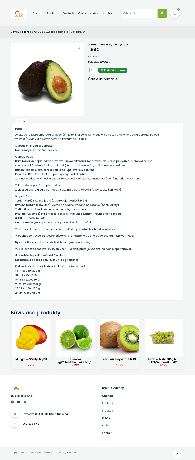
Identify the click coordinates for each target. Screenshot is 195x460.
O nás (82, 13)
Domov (15, 31)
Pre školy (68, 13)
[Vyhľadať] (162, 13)
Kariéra (94, 13)
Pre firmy (53, 13)
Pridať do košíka (114, 70)
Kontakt (108, 13)
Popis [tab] (22, 121)
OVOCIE (38, 31)
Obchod (37, 13)
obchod (26, 31)
